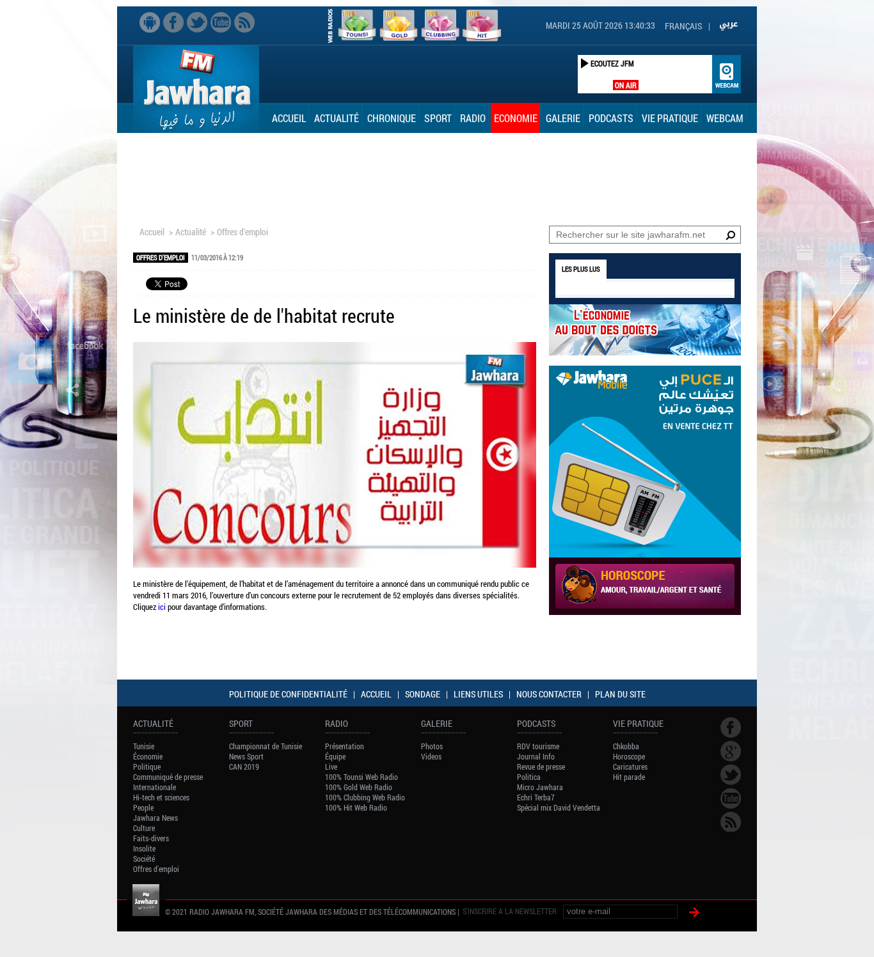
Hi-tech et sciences (161, 797)
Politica (529, 777)
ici (162, 606)
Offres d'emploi (242, 232)
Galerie (563, 118)
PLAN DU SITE (620, 694)
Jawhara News (155, 818)
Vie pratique (670, 118)
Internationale (154, 787)
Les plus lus (581, 269)
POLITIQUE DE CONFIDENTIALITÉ (288, 694)
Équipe (335, 756)
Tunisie (143, 746)
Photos (432, 746)
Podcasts (611, 118)
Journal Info (536, 756)
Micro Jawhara (540, 787)
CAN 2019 (244, 766)
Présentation (344, 746)
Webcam (724, 118)
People (143, 807)
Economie (515, 118)
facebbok (173, 22)
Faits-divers (151, 838)
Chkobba (626, 746)
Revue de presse (541, 766)
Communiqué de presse (168, 777)
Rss (244, 22)
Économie (148, 756)
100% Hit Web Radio (356, 807)
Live (331, 766)
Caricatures (630, 766)
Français (683, 26)
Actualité (336, 118)
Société (144, 858)
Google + (730, 751)
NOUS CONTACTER (549, 694)
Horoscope (629, 756)
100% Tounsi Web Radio (361, 777)
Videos (431, 756)
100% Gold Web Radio (358, 787)
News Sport (246, 756)
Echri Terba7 (536, 797)
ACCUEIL (376, 694)
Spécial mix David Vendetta (558, 807)
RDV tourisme (538, 746)
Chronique (391, 118)
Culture (144, 828)
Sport (438, 118)
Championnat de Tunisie (265, 746)
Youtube (221, 22)
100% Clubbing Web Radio (365, 797)
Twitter (197, 22)
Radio (473, 118)
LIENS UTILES (478, 694)
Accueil (289, 118)
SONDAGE (422, 694)
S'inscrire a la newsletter (510, 911)
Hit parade (629, 777)
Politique (147, 766)
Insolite (144, 848)
